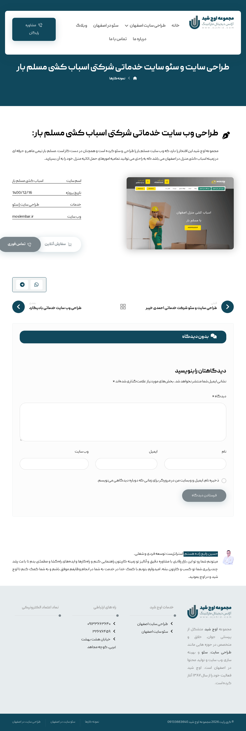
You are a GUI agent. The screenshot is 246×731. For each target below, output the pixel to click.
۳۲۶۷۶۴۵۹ (101, 632)
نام (224, 451)
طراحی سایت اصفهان (152, 624)
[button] (58, 244)
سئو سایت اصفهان (154, 632)
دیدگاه (219, 396)
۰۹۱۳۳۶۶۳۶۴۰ (99, 624)
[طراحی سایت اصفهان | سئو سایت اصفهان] (211, 22)
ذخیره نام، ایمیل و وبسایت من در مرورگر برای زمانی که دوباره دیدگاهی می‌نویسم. (158, 480)
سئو (205, 652)
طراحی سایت (221, 652)
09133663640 (177, 722)
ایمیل (153, 451)
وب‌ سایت (82, 451)
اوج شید (210, 629)
